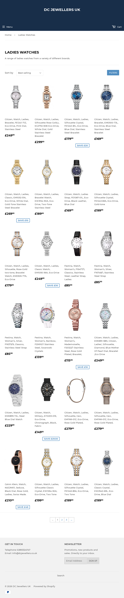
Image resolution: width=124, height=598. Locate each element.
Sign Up (93, 561)
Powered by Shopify (44, 586)
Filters (113, 73)
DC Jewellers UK (62, 9)
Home (8, 35)
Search (60, 575)
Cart (119, 27)
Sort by (9, 72)
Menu (9, 27)
